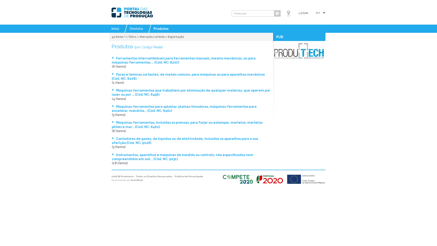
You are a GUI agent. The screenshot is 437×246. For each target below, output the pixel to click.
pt (318, 13)
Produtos (161, 29)
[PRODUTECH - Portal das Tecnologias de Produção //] (132, 13)
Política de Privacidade (189, 176)
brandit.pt (137, 180)
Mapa (288, 13)
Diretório (136, 29)
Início (115, 29)
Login (303, 13)
